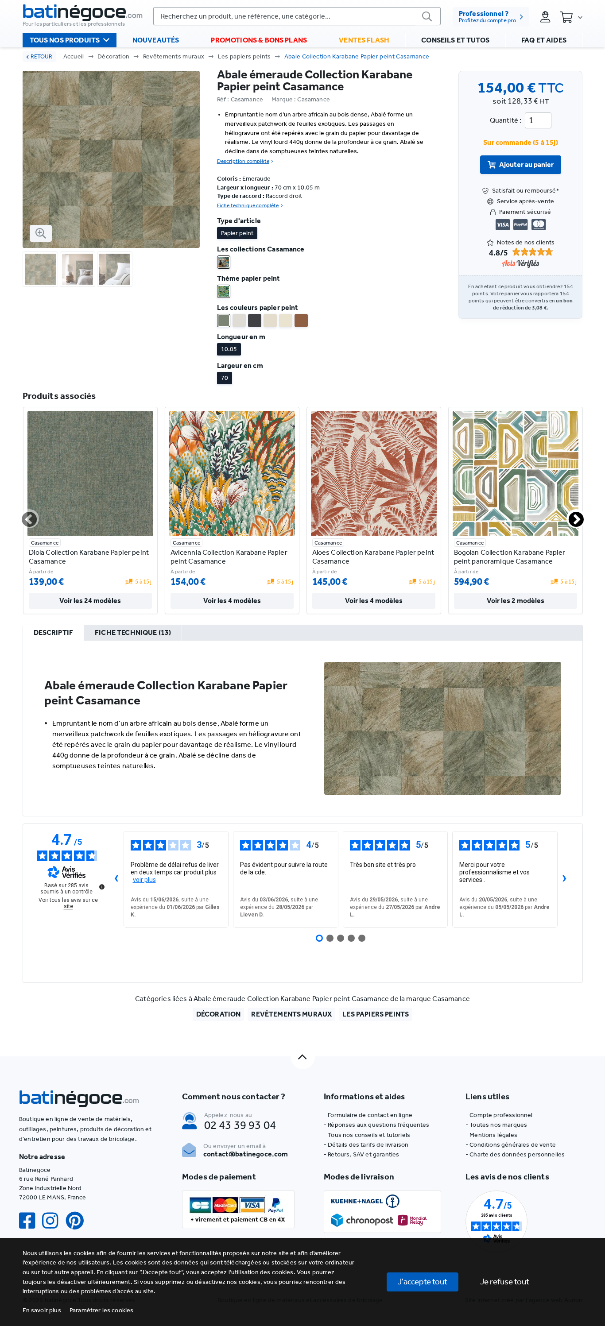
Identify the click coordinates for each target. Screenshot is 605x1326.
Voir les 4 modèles (232, 600)
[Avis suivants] (564, 879)
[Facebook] (30, 1220)
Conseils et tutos (455, 40)
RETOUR (41, 56)
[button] (102, 1310)
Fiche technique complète (248, 205)
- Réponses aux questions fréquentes (377, 1125)
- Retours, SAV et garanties (361, 1154)
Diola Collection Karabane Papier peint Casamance (89, 556)
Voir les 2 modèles (515, 600)
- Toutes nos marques (496, 1125)
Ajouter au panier (526, 164)
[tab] (53, 633)
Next (570, 515)
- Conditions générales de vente (510, 1144)
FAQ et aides (543, 40)
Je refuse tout (504, 1281)
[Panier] (570, 17)
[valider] (427, 16)
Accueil (73, 56)
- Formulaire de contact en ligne (368, 1115)
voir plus (144, 879)
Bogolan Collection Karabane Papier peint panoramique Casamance (510, 556)
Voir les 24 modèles (90, 600)
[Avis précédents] (116, 879)
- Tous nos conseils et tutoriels (367, 1135)
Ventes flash (364, 40)
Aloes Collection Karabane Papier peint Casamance (373, 556)
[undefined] (101, 886)
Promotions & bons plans (259, 40)
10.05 (229, 349)
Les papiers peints (244, 56)
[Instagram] (53, 1220)
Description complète (243, 161)
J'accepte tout (422, 1281)
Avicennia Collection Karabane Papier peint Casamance (229, 556)
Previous (23, 515)
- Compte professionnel (499, 1115)
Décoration (113, 56)
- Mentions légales (491, 1135)
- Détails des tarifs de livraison (366, 1144)
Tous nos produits (65, 40)
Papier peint (237, 233)
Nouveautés (155, 40)
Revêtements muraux (174, 56)
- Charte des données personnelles (515, 1154)
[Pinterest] (78, 1220)
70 (224, 378)
